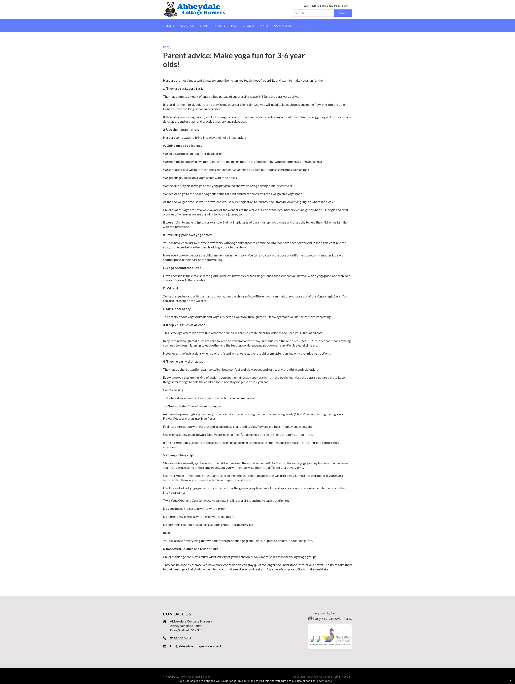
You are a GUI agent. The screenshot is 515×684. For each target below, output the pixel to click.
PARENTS (219, 25)
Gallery (248, 25)
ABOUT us (187, 25)
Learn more (324, 680)
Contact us (283, 25)
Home (170, 25)
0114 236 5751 (180, 638)
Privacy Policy (171, 676)
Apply (264, 25)
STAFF (204, 25)
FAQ (234, 25)
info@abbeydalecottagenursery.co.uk (196, 646)
